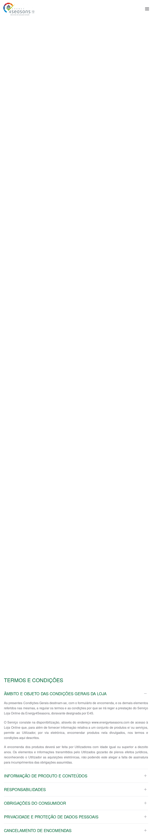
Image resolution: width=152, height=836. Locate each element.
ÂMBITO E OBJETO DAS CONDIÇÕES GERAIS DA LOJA (55, 693)
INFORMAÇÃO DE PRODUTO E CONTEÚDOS (45, 776)
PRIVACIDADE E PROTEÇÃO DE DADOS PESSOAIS (51, 817)
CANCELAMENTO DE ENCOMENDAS (37, 830)
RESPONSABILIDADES (25, 789)
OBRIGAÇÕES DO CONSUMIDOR (35, 803)
